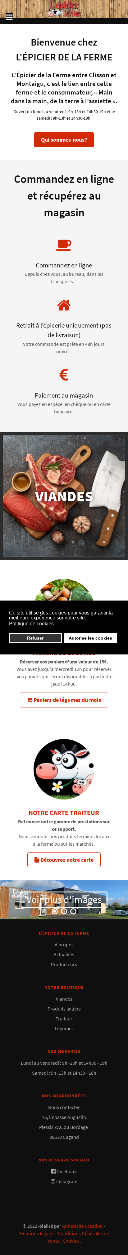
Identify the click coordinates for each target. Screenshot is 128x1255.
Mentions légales (36, 1233)
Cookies (71, 1241)
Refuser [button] (35, 638)
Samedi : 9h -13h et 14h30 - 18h (64, 1073)
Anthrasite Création (82, 1226)
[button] (55, 911)
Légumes (64, 1028)
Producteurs (64, 964)
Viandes (64, 999)
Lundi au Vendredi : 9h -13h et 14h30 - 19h (64, 1063)
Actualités (64, 954)
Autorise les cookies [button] (90, 638)
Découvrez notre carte (66, 859)
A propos (64, 944)
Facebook (67, 1171)
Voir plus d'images (64, 899)
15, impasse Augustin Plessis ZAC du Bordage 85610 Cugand (64, 1127)
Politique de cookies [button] (31, 623)
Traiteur (64, 1018)
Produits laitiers (64, 1009)
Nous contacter (64, 1107)
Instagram (66, 1181)
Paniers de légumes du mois (66, 699)
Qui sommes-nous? (64, 139)
